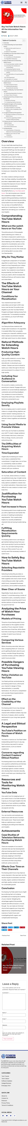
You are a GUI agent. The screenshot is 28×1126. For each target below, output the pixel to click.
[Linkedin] (3, 1115)
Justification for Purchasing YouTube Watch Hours (14, 82)
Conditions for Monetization (13, 57)
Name (4, 1012)
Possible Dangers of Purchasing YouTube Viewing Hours (13, 105)
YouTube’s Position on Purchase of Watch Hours (15, 115)
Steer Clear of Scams (11, 95)
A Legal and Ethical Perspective (12, 112)
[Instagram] (14, 1115)
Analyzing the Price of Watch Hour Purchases (13, 97)
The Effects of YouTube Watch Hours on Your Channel (14, 54)
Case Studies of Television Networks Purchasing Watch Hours (15, 131)
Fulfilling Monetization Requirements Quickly (12, 87)
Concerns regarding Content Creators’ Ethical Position (13, 118)
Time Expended (10, 77)
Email (4, 1018)
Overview (6, 43)
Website (4, 1025)
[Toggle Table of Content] (23, 40)
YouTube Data (10, 125)
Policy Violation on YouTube (13, 107)
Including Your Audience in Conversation (13, 66)
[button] (21, 2)
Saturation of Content (11, 79)
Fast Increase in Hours (11, 84)
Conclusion (9, 136)
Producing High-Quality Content (14, 64)
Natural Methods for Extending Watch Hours (12, 61)
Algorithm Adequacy (11, 58)
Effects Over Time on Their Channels (13, 134)
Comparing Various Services (13, 102)
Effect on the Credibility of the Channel (14, 110)
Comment (5, 992)
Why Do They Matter (11, 51)
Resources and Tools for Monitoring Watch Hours (14, 122)
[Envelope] (6, 1115)
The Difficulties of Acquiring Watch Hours (15, 75)
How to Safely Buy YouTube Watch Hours (13, 90)
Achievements (8, 128)
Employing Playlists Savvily (13, 69)
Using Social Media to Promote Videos (14, 71)
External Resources (12, 126)
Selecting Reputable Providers (14, 93)
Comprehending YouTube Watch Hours (13, 45)
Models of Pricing (10, 100)
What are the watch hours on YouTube (13, 49)
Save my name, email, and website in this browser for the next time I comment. (13, 1034)
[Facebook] (10, 1115)
